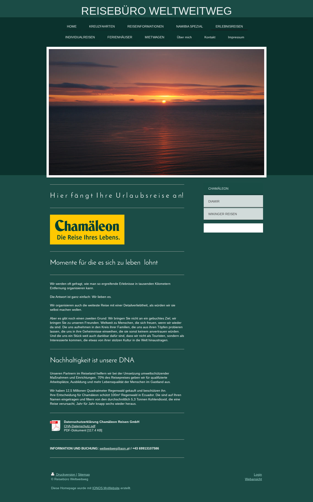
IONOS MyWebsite (106, 488)
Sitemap (84, 474)
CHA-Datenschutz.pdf (79, 426)
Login (258, 474)
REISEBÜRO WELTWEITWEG (156, 11)
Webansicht (253, 479)
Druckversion (65, 474)
